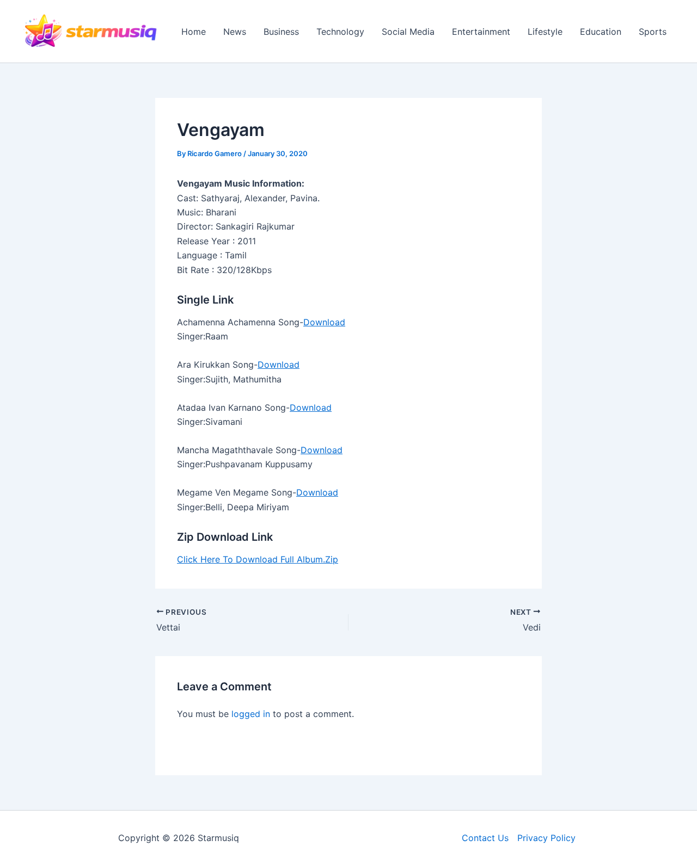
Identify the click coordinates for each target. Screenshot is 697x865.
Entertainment (481, 31)
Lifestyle (545, 31)
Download (324, 322)
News (234, 31)
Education (600, 31)
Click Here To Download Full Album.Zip (257, 559)
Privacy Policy (546, 837)
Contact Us (485, 837)
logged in (250, 713)
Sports (653, 31)
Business (281, 31)
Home (193, 31)
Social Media (408, 31)
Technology (340, 31)
